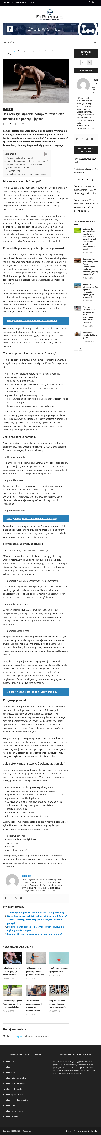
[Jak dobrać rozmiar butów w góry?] (77, 333)
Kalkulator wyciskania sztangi (14, 1111)
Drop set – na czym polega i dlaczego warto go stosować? (57, 1004)
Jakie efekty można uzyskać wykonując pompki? (27, 174)
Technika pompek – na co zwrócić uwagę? (24, 164)
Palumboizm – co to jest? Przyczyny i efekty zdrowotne (11, 971)
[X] (96, 2)
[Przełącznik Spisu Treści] (45, 154)
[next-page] (80, 349)
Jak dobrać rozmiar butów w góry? (90, 335)
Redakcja (10, 124)
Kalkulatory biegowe (11, 1116)
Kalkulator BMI (9, 1061)
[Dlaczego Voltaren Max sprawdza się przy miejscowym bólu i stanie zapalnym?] (77, 307)
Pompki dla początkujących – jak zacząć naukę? (27, 161)
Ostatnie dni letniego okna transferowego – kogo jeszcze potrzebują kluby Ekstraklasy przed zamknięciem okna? (90, 239)
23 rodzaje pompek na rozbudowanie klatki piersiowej (35, 912)
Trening (12, 51)
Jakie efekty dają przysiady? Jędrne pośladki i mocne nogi (35, 971)
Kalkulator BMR (9, 1067)
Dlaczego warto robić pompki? (19, 158)
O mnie (7, 2)
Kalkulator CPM (9, 1072)
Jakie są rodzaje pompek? (17, 167)
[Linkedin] (6, 898)
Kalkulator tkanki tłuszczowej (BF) (16, 1100)
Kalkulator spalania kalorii (13, 1094)
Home (5, 51)
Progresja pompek (14, 170)
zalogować (19, 1036)
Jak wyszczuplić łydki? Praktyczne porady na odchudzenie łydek (12, 1004)
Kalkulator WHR (9, 1105)
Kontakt (32, 2)
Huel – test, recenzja (84, 179)
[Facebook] (89, 2)
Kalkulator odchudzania (12, 1089)
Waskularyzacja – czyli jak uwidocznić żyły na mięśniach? (37, 916)
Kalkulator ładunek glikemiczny (15, 1078)
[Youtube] (93, 2)
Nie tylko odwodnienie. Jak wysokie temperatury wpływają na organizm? (90, 290)
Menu (10, 42)
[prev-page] (76, 349)
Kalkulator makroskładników (14, 1083)
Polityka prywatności (19, 2)
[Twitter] (16, 898)
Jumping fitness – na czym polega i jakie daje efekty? (34, 934)
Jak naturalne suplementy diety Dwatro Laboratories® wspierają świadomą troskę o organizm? (90, 266)
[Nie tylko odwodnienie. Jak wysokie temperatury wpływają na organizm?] (77, 285)
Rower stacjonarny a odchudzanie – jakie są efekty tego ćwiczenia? (85, 190)
